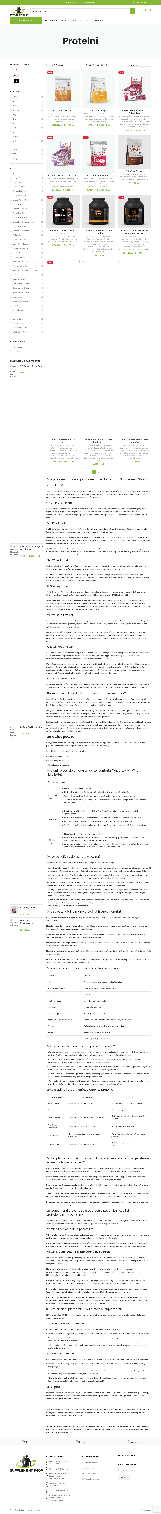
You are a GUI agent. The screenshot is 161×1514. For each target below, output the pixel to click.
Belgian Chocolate (20, 178)
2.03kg (16, 123)
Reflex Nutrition (56, 236)
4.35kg (16, 132)
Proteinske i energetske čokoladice (60, 684)
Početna (49, 65)
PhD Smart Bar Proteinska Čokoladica (134, 111)
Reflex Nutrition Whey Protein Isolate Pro (134, 440)
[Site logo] (19, 11)
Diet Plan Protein (53, 529)
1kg (14, 114)
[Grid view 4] (122, 65)
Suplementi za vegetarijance (63, 119)
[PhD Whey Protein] (14, 911)
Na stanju (17, 351)
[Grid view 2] (113, 65)
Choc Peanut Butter (21, 195)
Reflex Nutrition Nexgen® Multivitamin (31, 548)
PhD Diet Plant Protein (63, 110)
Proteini (55, 114)
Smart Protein (52, 491)
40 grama (17, 136)
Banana (16, 173)
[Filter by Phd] (26, 75)
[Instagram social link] (15, 2)
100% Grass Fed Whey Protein (58, 592)
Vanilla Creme (18, 323)
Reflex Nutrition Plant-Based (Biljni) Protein (98, 440)
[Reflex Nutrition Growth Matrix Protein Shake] (98, 211)
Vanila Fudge (18, 310)
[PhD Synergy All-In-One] (14, 453)
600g (15, 154)
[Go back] (60, 41)
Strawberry (17, 297)
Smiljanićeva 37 (60, 1483)
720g (15, 158)
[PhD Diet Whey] (98, 89)
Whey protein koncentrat (57, 1235)
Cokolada (17, 235)
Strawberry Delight (20, 301)
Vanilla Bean (18, 319)
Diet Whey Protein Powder (57, 566)
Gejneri (102, 236)
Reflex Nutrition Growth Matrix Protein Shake (98, 231)
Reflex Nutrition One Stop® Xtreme (62, 440)
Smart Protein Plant (76, 508)
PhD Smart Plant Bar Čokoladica (63, 175)
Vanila (15, 305)
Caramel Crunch (19, 191)
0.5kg (15, 97)
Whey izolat (51, 1257)
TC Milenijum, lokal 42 (63, 1461)
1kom (15, 119)
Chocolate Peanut (20, 226)
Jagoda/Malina (19, 257)
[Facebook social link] (13, 2)
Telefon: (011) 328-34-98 (58, 1469)
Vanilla (15, 314)
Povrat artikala (88, 1468)
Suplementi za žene (62, 121)
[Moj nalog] (140, 11)
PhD (49, 114)
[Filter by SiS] (26, 81)
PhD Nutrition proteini (60, 1353)
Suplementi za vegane (68, 116)
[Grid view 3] (118, 65)
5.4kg (15, 141)
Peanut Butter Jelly (20, 266)
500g (15, 145)
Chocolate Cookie (20, 213)
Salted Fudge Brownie (22, 283)
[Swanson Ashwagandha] (14, 1007)
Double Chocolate (20, 253)
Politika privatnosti (90, 1463)
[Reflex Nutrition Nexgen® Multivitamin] (14, 633)
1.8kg (15, 105)
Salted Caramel (19, 279)
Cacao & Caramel (20, 186)
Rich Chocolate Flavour (22, 275)
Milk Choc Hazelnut (21, 261)
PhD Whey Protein (28, 907)
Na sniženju (17, 347)
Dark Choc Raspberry (21, 248)
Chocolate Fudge (20, 217)
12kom (16, 110)
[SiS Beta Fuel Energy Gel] (14, 814)
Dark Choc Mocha (20, 244)
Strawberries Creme (21, 292)
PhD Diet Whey (98, 110)
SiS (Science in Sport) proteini (65, 1323)
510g (15, 150)
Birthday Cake (19, 182)
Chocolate (17, 204)
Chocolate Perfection (21, 231)
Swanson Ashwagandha (27, 921)
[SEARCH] (132, 11)
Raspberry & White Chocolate (25, 270)
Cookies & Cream (20, 239)
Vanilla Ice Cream (20, 327)
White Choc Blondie (21, 332)
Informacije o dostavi (90, 1479)
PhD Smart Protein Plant (98, 175)
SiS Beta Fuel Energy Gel (31, 727)
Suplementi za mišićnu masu (98, 246)
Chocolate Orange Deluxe (23, 222)
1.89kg (16, 101)
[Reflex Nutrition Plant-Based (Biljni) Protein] (98, 348)
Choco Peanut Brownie (22, 200)
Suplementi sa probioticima (98, 244)
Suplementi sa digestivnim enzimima (98, 241)
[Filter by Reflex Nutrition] (26, 70)
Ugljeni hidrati (100, 251)
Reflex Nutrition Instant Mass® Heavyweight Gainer (134, 232)
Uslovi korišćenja (89, 1473)
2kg (14, 127)
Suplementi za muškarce (68, 241)
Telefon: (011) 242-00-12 (58, 1491)
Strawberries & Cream (22, 288)
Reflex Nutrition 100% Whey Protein (63, 231)
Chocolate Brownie (20, 208)
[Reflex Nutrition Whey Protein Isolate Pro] (134, 348)
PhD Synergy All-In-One (31, 366)
